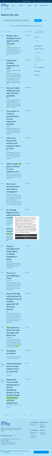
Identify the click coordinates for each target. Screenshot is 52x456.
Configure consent (26, 235)
